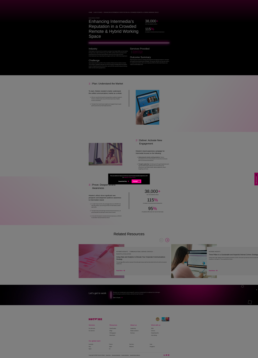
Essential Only (122, 181)
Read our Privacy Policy (129, 177)
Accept (135, 181)
